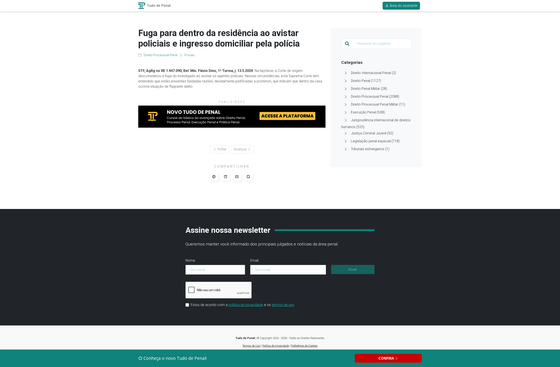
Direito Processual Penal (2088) (375, 96)
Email (254, 260)
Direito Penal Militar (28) (369, 89)
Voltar (222, 149)
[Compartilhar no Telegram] (214, 177)
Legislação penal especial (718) (375, 141)
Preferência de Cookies (304, 345)
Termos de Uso (251, 345)
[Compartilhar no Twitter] (248, 177)
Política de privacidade (275, 345)
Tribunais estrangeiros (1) (370, 149)
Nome (190, 260)
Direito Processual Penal (160, 55)
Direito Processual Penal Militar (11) (378, 104)
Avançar (240, 149)
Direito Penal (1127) (366, 81)
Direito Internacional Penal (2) (373, 73)
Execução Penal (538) (368, 112)
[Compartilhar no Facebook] (237, 177)
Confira (386, 358)
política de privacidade (245, 305)
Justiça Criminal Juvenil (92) (372, 133)
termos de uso (283, 305)
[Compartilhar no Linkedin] (225, 177)
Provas (189, 55)
